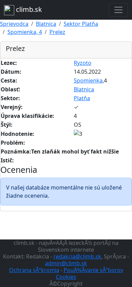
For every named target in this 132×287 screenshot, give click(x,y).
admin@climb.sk (66, 263)
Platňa (82, 98)
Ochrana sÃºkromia (34, 270)
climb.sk (28, 9)
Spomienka (88, 80)
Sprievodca (14, 24)
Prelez (57, 32)
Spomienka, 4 (24, 32)
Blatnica (46, 24)
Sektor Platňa (81, 24)
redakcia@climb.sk (77, 256)
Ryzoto (82, 63)
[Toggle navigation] (118, 10)
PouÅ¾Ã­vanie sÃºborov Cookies (89, 273)
